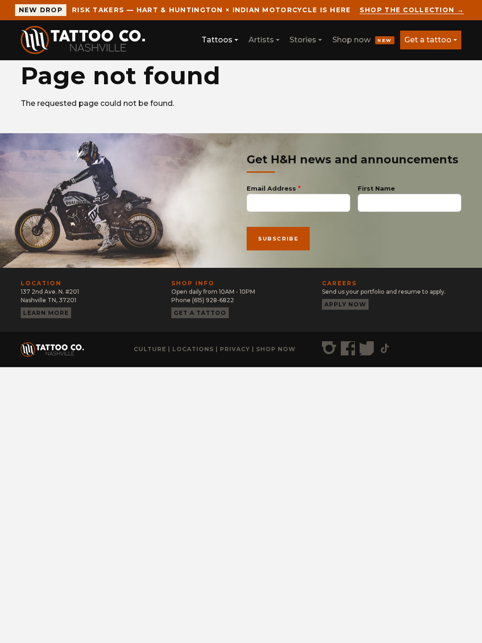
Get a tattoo (427, 39)
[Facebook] (348, 348)
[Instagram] (329, 348)
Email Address (271, 188)
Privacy (235, 349)
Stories (302, 39)
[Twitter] (367, 348)
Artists (261, 39)
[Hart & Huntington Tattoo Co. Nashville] (87, 40)
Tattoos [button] (217, 39)
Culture (150, 349)
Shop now (362, 39)
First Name (376, 188)
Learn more (46, 312)
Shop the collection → (412, 10)
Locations (193, 349)
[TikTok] (384, 348)
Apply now (345, 304)
